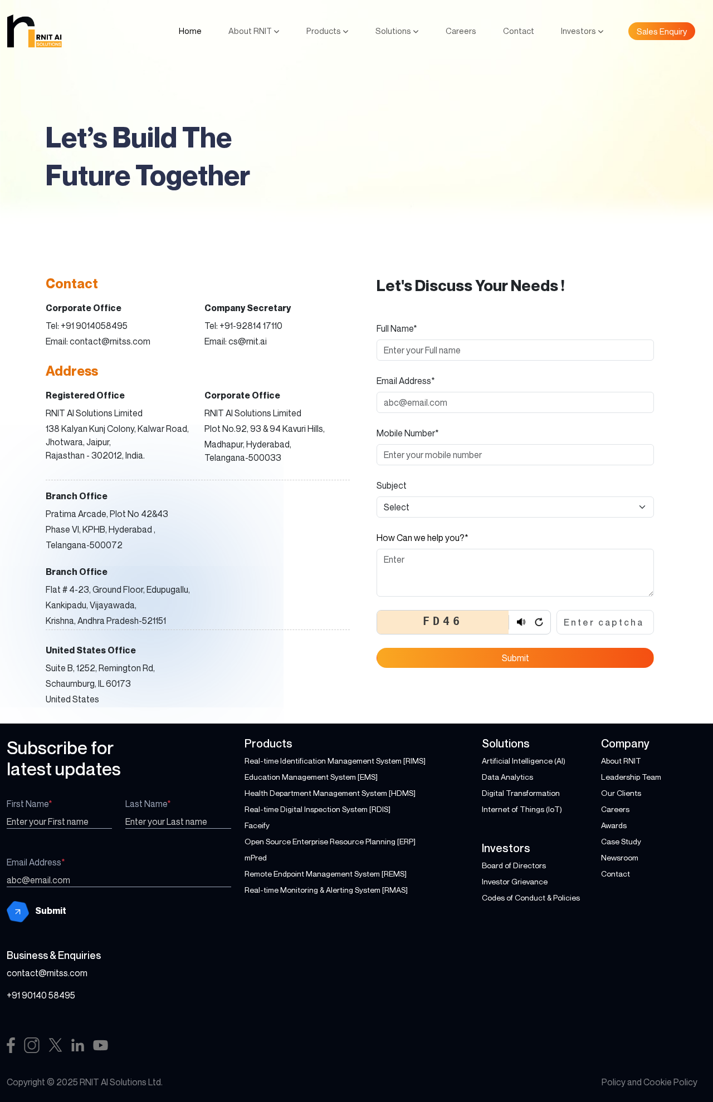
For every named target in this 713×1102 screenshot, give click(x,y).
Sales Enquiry (662, 31)
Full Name (397, 328)
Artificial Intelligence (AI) (523, 760)
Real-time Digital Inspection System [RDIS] (317, 809)
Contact (518, 31)
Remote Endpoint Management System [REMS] (326, 873)
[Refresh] (538, 622)
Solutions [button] (394, 31)
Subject (392, 485)
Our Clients (621, 793)
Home (190, 31)
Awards (614, 825)
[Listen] (520, 622)
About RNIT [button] (251, 31)
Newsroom (619, 857)
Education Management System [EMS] (311, 776)
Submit (515, 657)
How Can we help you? (422, 537)
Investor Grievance (515, 881)
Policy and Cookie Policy (649, 1082)
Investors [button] (579, 31)
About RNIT (621, 760)
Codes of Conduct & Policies (531, 897)
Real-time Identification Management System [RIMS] (335, 760)
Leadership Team (631, 776)
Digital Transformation (521, 793)
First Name (29, 803)
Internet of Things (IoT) (522, 809)
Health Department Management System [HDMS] (330, 793)
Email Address (406, 380)
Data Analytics (507, 776)
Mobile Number (408, 433)
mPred (256, 857)
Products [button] (324, 31)
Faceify (257, 825)
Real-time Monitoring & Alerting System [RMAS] (326, 889)
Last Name (148, 803)
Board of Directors (514, 865)
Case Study (621, 841)
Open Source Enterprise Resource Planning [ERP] (330, 841)
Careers (461, 31)
